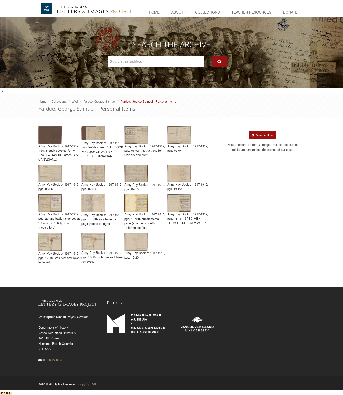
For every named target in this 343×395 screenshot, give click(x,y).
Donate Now (263, 135)
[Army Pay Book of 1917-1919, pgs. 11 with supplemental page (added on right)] (93, 210)
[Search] (219, 61)
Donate (290, 12)
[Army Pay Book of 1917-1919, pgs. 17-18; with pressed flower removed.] (93, 248)
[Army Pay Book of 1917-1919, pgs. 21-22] (179, 180)
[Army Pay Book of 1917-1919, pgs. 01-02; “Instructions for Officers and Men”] (136, 141)
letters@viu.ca (52, 359)
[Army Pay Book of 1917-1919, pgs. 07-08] (93, 180)
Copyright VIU (87, 384)
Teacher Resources (251, 12)
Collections (207, 12)
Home (154, 12)
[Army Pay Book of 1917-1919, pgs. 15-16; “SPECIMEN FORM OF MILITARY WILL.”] (179, 209)
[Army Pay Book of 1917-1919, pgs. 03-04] (179, 141)
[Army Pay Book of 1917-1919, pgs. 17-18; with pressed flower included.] (50, 249)
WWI (75, 101)
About (177, 12)
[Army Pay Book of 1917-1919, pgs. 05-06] (50, 180)
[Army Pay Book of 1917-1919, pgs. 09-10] (136, 180)
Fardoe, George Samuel (99, 101)
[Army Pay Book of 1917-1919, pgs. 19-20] (136, 248)
